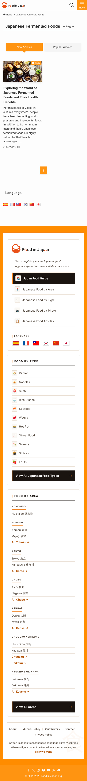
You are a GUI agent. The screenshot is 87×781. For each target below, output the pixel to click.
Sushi (19, 391)
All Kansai (18, 628)
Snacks (21, 453)
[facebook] (28, 770)
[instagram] (38, 770)
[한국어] (46, 343)
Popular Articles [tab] (62, 47)
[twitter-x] (33, 770)
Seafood (21, 408)
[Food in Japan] (13, 5)
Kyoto (18, 621)
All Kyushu (19, 691)
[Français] (26, 343)
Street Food (24, 435)
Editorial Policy (31, 729)
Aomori (19, 530)
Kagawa (20, 650)
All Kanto (18, 571)
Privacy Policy (43, 734)
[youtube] (48, 770)
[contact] (59, 770)
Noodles (21, 382)
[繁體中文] (36, 343)
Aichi (18, 587)
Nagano (20, 593)
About (13, 729)
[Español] (16, 343)
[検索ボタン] (72, 5)
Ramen (21, 373)
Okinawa (20, 685)
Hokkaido (22, 513)
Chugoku (18, 656)
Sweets (21, 444)
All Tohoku (19, 542)
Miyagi (19, 536)
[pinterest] (43, 770)
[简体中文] (56, 343)
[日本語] (66, 343)
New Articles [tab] (24, 47)
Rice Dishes (24, 400)
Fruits (20, 462)
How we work (43, 751)
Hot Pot (21, 426)
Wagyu (20, 417)
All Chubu (18, 599)
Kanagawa (23, 564)
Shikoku (17, 663)
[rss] (54, 770)
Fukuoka (20, 679)
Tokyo (19, 558)
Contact (70, 729)
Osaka (19, 615)
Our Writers (52, 729)
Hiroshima (21, 644)
